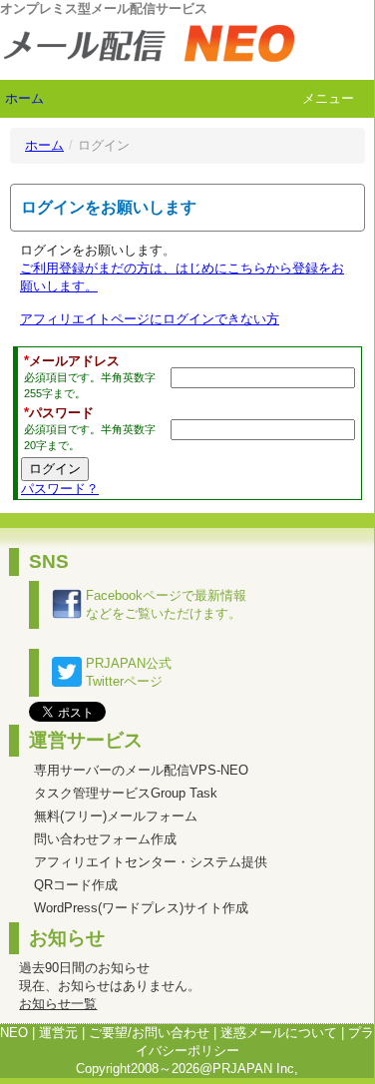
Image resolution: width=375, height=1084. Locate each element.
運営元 (58, 1032)
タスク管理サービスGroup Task (125, 793)
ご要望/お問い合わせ (149, 1032)
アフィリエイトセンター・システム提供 (150, 861)
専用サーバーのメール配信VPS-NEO (141, 770)
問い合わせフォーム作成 (105, 838)
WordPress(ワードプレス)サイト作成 (141, 907)
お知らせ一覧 (58, 1003)
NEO (14, 1032)
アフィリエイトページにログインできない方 (149, 318)
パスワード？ (60, 488)
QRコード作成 (76, 884)
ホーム (24, 98)
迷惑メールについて (278, 1032)
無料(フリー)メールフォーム (115, 816)
